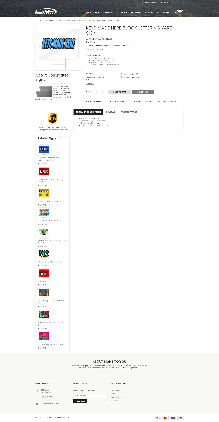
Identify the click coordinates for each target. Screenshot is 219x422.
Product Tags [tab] (129, 112)
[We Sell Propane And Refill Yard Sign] (44, 294)
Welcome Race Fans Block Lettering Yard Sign (49, 158)
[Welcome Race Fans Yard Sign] (44, 255)
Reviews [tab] (110, 112)
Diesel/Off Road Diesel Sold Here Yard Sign (52, 241)
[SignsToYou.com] (46, 10)
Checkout (166, 2)
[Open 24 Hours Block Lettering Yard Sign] (44, 172)
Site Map (114, 401)
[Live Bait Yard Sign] (44, 274)
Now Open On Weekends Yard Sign (50, 323)
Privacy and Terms (118, 397)
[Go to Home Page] (37, 20)
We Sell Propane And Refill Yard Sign (51, 302)
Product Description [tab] (88, 112)
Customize (143, 92)
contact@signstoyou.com (50, 403)
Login (179, 2)
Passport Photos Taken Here (49, 201)
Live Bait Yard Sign (45, 281)
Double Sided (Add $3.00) (131, 74)
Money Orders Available (48, 221)
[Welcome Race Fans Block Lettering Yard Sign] (44, 150)
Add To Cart (120, 92)
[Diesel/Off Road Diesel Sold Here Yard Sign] (44, 233)
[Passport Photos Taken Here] (44, 194)
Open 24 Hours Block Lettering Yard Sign (50, 180)
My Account (151, 3)
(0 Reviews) (99, 49)
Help (113, 394)
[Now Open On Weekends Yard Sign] (44, 315)
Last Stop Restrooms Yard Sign (50, 344)
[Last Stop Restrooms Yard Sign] (44, 337)
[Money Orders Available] (44, 213)
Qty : (88, 92)
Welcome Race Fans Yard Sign (50, 262)
